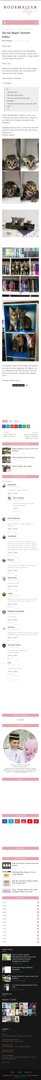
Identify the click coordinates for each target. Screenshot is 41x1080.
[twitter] (11, 821)
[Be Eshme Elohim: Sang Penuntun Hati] (13, 1015)
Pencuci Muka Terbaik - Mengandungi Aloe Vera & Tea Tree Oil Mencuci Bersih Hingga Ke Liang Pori (24, 958)
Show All (6, 1062)
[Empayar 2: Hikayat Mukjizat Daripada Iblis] (26, 1015)
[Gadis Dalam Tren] (4, 1015)
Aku (10, 421)
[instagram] (23, 821)
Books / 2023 (9, 999)
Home (4, 29)
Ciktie (10, 593)
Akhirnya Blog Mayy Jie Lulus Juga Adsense (24, 873)
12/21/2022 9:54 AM (14, 562)
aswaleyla (12, 536)
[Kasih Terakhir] (8, 1009)
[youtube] (29, 821)
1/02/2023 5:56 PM (14, 629)
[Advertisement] (20, 402)
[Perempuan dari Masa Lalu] (26, 1009)
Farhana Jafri (7, 1045)
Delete (15, 493)
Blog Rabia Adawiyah (10, 1039)
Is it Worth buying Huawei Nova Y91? (24, 986)
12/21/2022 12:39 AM (14, 487)
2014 (21, 935)
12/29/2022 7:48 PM (14, 613)
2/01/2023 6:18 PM (13, 647)
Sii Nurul (11, 627)
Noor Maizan (7, 41)
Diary (9, 29)
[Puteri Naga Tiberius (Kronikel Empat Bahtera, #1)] (21, 1009)
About (19, 1072)
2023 (20, 905)
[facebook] (4, 821)
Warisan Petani (14, 645)
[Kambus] (30, 1015)
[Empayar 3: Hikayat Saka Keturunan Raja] (21, 1015)
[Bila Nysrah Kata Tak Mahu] (13, 1009)
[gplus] (17, 821)
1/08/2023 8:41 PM (19, 500)
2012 (21, 938)
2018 (21, 922)
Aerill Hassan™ (8, 1055)
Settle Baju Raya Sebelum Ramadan (22, 968)
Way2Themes (22, 1075)
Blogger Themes (20, 1077)
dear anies (12, 578)
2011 (21, 942)
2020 (21, 915)
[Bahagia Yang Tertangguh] (8, 1015)
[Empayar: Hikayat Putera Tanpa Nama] (17, 1022)
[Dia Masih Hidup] (34, 1009)
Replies (12, 496)
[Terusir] (4, 1021)
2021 (20, 912)
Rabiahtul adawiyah (16, 611)
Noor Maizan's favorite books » (28, 1025)
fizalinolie (12, 485)
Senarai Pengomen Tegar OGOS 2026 (17, 1036)
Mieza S (11, 560)
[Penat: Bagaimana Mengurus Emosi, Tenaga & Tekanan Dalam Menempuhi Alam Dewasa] (4, 1008)
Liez (9, 663)
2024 (20, 902)
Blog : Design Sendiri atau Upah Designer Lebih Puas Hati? (25, 891)
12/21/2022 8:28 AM (14, 520)
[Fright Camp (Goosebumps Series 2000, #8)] (13, 1021)
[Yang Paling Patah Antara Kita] (17, 1015)
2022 (20, 909)
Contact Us (28, 1072)
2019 (21, 919)
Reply (10, 493)
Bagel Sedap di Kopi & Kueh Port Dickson (25, 450)
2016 (21, 929)
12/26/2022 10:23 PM (14, 596)
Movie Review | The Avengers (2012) (16, 1046)
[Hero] (34, 1015)
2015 (21, 932)
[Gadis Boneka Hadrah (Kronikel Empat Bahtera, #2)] (17, 1008)
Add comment (14, 680)
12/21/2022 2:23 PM (14, 580)
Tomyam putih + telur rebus (13, 1041)
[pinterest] (36, 821)
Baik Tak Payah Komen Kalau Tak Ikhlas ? (25, 864)
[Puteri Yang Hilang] (30, 1009)
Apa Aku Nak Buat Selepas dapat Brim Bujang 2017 (25, 882)
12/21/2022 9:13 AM (14, 538)
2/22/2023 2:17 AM (14, 665)
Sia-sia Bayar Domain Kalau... (24, 457)
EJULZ (4, 1034)
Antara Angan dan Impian (22, 466)
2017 (21, 925)
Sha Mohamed (14, 518)
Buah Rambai (7, 1052)
